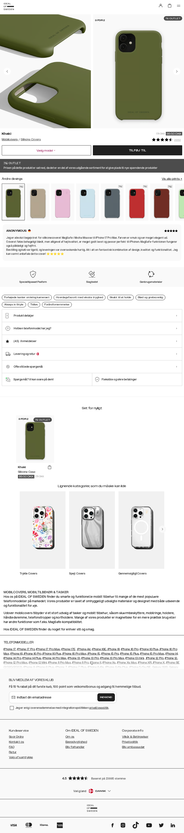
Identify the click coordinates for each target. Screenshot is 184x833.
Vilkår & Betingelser (135, 736)
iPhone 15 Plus (129, 653)
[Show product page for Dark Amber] (161, 202)
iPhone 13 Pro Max (112, 658)
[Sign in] (160, 5)
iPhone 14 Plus (31, 658)
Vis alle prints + (172, 178)
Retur (13, 752)
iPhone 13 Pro (90, 658)
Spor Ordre (16, 736)
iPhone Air (84, 649)
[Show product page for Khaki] (13, 202)
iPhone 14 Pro (12, 658)
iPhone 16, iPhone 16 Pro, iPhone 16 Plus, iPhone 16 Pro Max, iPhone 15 (55, 653)
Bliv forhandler (75, 747)
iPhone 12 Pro (154, 658)
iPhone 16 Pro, (130, 649)
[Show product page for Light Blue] (87, 202)
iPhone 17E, (68, 649)
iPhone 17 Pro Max (48, 649)
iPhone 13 (74, 658)
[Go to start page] (9, 6)
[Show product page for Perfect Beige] (37, 202)
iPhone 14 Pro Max (54, 658)
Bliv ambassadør (133, 747)
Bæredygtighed (76, 741)
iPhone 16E (99, 649)
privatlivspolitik (99, 708)
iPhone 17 (10, 649)
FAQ (11, 747)
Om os (70, 736)
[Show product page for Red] (136, 202)
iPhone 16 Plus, (149, 649)
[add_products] (50, 467)
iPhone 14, (171, 653)
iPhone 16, (113, 649)
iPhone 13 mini (134, 658)
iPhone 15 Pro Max (152, 653)
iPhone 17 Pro (26, 649)
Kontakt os (16, 741)
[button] (92, 778)
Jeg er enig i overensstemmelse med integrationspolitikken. (62, 708)
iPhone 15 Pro (110, 653)
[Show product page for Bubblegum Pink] (62, 202)
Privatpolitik (130, 741)
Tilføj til (137, 150)
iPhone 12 (171, 658)
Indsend (106, 697)
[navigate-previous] (162, 529)
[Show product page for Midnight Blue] (112, 202)
